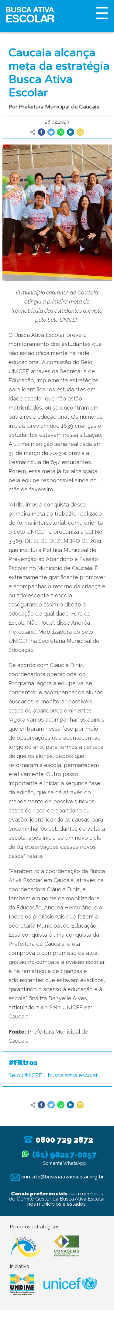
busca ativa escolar (73, 1075)
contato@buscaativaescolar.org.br (62, 1177)
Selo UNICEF (25, 1075)
